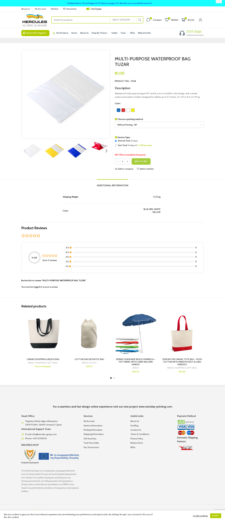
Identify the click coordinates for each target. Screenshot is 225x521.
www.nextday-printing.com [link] (155, 406)
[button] (25, 151)
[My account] (200, 20)
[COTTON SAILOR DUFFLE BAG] (89, 333)
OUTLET (93, 363)
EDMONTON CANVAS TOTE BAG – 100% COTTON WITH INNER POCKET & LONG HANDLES (182, 362)
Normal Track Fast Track (135, 143)
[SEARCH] (139, 19)
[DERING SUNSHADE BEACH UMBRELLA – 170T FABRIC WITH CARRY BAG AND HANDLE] (135, 333)
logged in (38, 287)
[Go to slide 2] (114, 378)
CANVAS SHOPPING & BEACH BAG (43, 359)
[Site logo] (34, 19)
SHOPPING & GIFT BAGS (46, 363)
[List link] (50, 434)
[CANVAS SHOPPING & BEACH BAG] (43, 333)
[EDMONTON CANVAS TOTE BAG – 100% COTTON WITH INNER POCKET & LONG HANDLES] (182, 333)
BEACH (31, 363)
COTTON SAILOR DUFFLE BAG (89, 359)
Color (117, 103)
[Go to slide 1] (111, 378)
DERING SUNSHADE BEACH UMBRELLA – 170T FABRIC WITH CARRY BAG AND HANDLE (135, 362)
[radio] (118, 110)
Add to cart (141, 161)
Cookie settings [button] (200, 515)
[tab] (112, 184)
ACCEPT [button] (215, 515)
